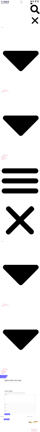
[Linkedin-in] (31, 1)
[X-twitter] (33, 1)
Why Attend (5, 154)
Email (5, 407)
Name (5, 404)
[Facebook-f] (36, 1)
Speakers (3, 156)
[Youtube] (31, 4)
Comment (5, 394)
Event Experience (4, 157)
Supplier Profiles (5, 155)
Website (5, 410)
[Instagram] (38, 1)
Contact (3, 159)
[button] (35, 9)
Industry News (4, 158)
